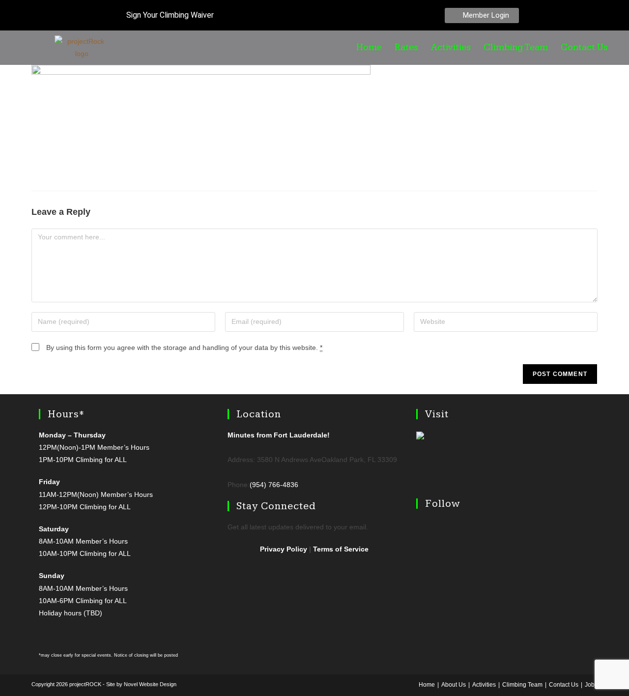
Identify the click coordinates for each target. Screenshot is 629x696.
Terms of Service (341, 549)
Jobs (591, 684)
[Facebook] (552, 15)
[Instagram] (572, 15)
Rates (406, 48)
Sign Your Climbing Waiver (169, 15)
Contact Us (584, 48)
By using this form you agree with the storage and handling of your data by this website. (184, 347)
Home (369, 48)
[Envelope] (593, 15)
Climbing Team (516, 48)
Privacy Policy (283, 549)
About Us (453, 684)
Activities (451, 48)
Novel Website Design (150, 684)
